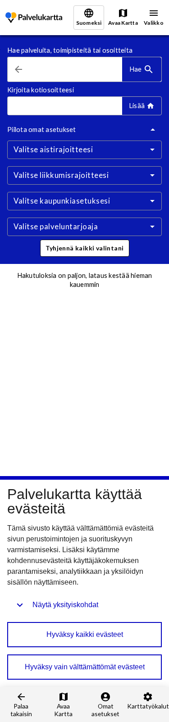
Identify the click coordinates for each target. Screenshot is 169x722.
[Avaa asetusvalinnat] (152, 149)
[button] (84, 248)
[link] (33, 17)
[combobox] (76, 69)
